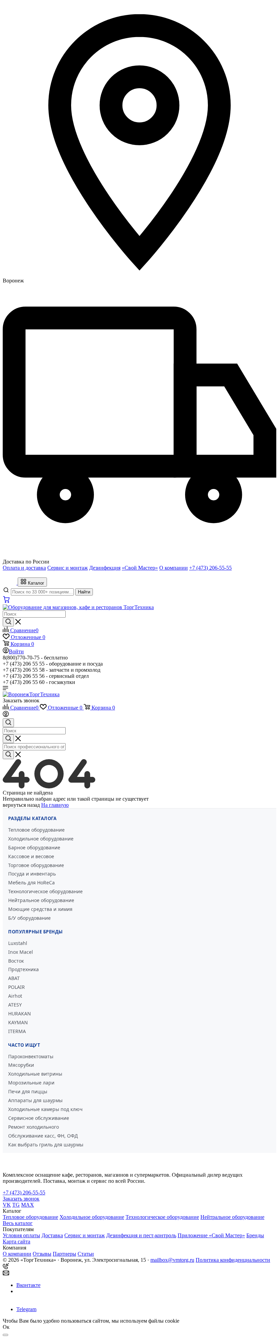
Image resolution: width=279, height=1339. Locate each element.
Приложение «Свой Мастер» (211, 1235)
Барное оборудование (34, 847)
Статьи (86, 1254)
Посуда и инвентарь (32, 873)
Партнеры (64, 1254)
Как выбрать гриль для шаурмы (45, 1144)
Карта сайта (16, 1241)
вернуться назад (21, 805)
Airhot (15, 996)
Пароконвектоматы (30, 1056)
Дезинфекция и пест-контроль (141, 1235)
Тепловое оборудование (36, 830)
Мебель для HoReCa (31, 882)
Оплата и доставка (24, 568)
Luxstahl (17, 943)
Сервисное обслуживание (38, 1118)
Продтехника (23, 969)
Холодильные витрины (35, 1074)
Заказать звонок (21, 700)
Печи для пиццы (27, 1091)
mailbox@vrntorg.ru (172, 1260)
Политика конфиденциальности (233, 1260)
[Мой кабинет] (6, 715)
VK (7, 1205)
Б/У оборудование (29, 918)
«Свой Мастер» (140, 568)
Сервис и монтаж (67, 568)
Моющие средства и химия (40, 909)
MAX (27, 1205)
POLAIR (16, 987)
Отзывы (42, 1254)
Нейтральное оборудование (41, 900)
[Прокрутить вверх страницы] (5, 1335)
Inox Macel (20, 952)
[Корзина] (6, 601)
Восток (16, 961)
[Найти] (8, 622)
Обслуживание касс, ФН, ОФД (43, 1135)
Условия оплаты (21, 1235)
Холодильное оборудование (40, 838)
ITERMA (17, 1031)
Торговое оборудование (36, 865)
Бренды (255, 1235)
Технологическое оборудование (45, 891)
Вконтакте (28, 1285)
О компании (173, 568)
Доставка (52, 1235)
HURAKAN (19, 1013)
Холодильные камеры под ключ (45, 1109)
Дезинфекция (104, 568)
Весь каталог (18, 1223)
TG (16, 1205)
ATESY (15, 1004)
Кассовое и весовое (31, 856)
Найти (84, 591)
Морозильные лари (31, 1082)
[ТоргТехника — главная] (10, 583)
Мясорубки (21, 1065)
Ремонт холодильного (33, 1127)
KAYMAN (18, 1022)
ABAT (14, 978)
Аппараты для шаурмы (35, 1100)
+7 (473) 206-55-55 (210, 568)
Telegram (26, 1309)
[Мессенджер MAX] (25, 1297)
